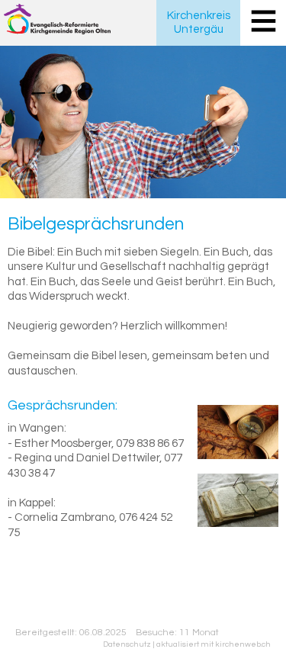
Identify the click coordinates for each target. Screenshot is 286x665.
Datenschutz (127, 644)
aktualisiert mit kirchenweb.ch (213, 644)
